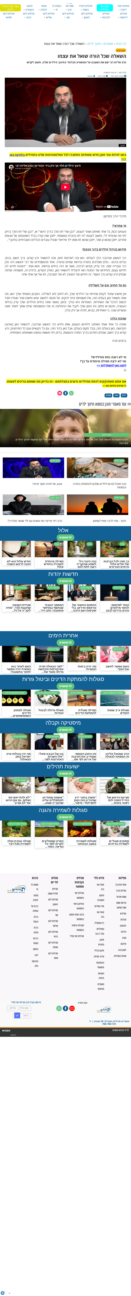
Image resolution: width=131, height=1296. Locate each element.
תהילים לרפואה (123, 15)
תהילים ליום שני (68, 15)
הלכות (123, 932)
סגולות (123, 919)
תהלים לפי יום (54, 880)
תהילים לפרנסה (106, 15)
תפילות (122, 878)
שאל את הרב (70, 7)
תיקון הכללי (99, 950)
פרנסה (35, 949)
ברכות (35, 878)
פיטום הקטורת (30, 7)
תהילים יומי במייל (77, 936)
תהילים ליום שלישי (49, 15)
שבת (124, 938)
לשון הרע (122, 950)
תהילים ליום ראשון (87, 15)
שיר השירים (99, 906)
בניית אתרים (13, 1035)
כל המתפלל (99, 923)
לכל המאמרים (65, 537)
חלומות (123, 926)
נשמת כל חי (56, 7)
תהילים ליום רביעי (29, 15)
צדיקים (123, 944)
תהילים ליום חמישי (9, 15)
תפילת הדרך (121, 891)
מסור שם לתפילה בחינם (10, 8)
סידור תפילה (99, 956)
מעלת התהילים (120, 956)
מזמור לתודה (43, 7)
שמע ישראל (121, 897)
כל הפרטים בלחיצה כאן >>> (114, 386)
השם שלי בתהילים (104, 8)
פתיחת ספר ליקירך (123, 7)
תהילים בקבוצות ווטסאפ (79, 882)
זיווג (36, 955)
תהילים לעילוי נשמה (85, 7)
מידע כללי (99, 878)
